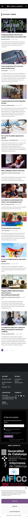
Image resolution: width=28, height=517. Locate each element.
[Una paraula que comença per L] (14, 219)
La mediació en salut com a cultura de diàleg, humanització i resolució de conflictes (13, 329)
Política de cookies (9, 515)
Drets (3, 225)
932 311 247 (5, 403)
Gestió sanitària (5, 98)
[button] (26, 488)
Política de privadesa (17, 515)
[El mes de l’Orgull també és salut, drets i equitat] (14, 250)
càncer (3, 197)
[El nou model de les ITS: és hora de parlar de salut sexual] (14, 57)
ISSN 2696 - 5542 (6, 387)
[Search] (26, 6)
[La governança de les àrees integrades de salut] (14, 92)
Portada (2, 10)
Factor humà (4, 324)
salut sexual (4, 31)
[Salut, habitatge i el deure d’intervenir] (14, 161)
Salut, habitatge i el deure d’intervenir (13, 170)
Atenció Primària (5, 167)
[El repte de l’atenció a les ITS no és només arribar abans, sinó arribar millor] (14, 25)
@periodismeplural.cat (11, 397)
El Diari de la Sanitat (6, 379)
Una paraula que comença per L (11, 228)
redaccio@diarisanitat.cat (8, 398)
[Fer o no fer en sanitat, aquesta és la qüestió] (14, 127)
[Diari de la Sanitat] (14, 6)
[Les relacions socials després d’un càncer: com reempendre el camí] (14, 191)
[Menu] (2, 6)
